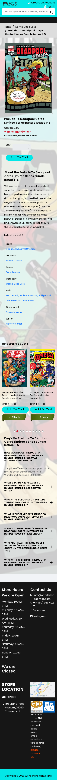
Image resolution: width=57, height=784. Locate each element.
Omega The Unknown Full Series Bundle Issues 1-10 (42, 395)
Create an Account (43, 2)
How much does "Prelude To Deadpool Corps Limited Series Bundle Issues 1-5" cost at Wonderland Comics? (23, 456)
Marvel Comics (14, 260)
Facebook (39, 610)
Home (7, 27)
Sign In (51, 6)
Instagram (39, 616)
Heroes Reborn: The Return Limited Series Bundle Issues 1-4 (13, 395)
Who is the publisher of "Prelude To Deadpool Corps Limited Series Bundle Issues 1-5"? (25, 502)
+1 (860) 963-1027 (43, 604)
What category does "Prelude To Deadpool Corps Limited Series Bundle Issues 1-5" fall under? (25, 531)
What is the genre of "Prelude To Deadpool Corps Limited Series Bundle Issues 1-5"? (25, 517)
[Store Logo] (10, 4)
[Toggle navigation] (53, 20)
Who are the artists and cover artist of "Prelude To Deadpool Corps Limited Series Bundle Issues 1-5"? (25, 546)
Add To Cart (19, 157)
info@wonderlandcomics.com (44, 597)
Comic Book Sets (25, 27)
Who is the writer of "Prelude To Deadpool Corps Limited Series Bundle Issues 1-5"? (25, 562)
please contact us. (35, 753)
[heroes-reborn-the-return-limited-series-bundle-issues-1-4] (14, 368)
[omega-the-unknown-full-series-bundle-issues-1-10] (42, 368)
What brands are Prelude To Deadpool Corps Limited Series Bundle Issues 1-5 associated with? (23, 486)
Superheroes (13, 272)
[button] (14, 431)
